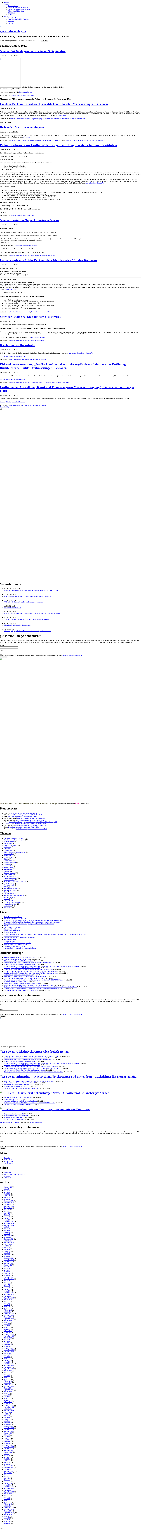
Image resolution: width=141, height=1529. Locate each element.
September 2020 (9, 1298)
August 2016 (8, 1370)
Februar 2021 (8, 1289)
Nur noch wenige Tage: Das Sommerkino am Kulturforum (21, 1088)
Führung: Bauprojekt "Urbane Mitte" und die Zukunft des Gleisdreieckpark (27, 619)
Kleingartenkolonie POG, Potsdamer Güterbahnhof (19, 937)
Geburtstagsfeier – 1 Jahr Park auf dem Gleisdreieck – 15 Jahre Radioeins (48, 260)
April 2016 (7, 1377)
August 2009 (8, 1514)
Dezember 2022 (9, 1258)
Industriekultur (8, 867)
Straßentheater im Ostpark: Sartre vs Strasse (29, 220)
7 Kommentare (80, 119)
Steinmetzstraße (8, 897)
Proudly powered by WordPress (9, 1122)
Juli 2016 (6, 1372)
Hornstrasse (7, 864)
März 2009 (7, 1523)
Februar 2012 (8, 1462)
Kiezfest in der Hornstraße (17, 345)
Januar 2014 (7, 1424)
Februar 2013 (8, 1441)
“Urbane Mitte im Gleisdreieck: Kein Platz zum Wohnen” (21, 990)
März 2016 (7, 1379)
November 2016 (9, 1365)
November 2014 (9, 1407)
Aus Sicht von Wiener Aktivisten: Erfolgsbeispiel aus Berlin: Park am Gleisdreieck (29, 924)
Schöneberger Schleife (10, 888)
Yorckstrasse (11, 13)
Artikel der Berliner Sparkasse (13, 1117)
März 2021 (7, 1287)
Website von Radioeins (38, 337)
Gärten (10, 14)
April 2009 (7, 1521)
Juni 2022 (7, 1268)
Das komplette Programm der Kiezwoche (12, 356)
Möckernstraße (8, 876)
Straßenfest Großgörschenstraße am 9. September (33, 51)
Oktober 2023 (8, 1241)
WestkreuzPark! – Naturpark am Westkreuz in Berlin (20, 948)
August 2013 (8, 1433)
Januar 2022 (7, 1275)
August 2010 (8, 1493)
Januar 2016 (7, 1383)
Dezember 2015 (9, 1384)
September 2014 (9, 1410)
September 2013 (9, 1431)
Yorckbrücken (81, 140)
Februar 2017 (8, 1360)
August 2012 (8, 1452)
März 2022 (7, 1273)
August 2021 (8, 1280)
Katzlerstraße (8, 869)
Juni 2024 (7, 1228)
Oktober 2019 (8, 1317)
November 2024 (9, 1223)
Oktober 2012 (8, 1448)
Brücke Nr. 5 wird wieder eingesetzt (23, 127)
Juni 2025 (7, 1211)
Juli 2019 (6, 1322)
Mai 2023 (7, 1249)
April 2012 (7, 1459)
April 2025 (7, 1215)
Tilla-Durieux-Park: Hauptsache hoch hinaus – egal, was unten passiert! (25, 1058)
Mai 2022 (7, 1270)
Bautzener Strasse (13, 6)
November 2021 (9, 1277)
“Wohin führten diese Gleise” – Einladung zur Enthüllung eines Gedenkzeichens (28, 969)
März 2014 (7, 1421)
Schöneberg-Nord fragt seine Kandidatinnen (17, 1097)
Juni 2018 (7, 1339)
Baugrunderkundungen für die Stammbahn (24, 813)
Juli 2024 (6, 1227)
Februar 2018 (8, 1344)
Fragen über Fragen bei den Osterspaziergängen (18, 975)
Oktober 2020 (8, 1296)
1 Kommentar (40, 340)
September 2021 (9, 1279)
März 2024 (7, 1234)
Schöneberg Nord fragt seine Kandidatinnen (17, 625)
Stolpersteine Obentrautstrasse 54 (14, 1114)
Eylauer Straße (8, 854)
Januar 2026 (7, 1199)
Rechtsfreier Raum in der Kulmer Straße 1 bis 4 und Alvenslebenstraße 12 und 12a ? (29, 1103)
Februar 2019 (8, 1331)
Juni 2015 (7, 1395)
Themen (6, 4)
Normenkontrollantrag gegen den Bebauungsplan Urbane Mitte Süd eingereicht (33, 822)
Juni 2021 (7, 1284)
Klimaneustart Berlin (10, 939)
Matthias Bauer (8, 823)
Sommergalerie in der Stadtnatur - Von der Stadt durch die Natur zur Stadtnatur (28, 596)
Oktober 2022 (8, 1261)
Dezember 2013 (9, 1426)
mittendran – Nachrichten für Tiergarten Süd (106, 1076)
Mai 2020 (7, 1305)
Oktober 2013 (8, 1429)
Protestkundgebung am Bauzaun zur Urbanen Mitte (30, 823)
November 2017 (9, 1350)
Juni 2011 (7, 1476)
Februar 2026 (8, 1197)
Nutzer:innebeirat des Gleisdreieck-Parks (16, 944)
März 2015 (7, 1400)
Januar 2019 (7, 1332)
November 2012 (9, 1447)
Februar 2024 (8, 1235)
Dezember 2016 (9, 1364)
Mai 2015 (7, 1396)
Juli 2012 (6, 1454)
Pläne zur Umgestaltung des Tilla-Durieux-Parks (28, 815)
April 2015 (7, 1398)
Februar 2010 (8, 1504)
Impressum (11, 23)
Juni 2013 (7, 1435)
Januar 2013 (7, 1443)
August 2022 (8, 1265)
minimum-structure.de (35, 1122)
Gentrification (8, 861)
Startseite (6, 2)
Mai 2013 (7, 1436)
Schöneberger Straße (10, 890)
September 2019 (9, 1319)
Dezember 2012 (9, 1445)
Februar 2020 (8, 1310)
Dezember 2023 (9, 1239)
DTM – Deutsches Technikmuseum (14, 852)
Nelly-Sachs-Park (9, 880)
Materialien (11, 21)
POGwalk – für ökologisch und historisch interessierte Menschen (23, 602)
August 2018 (8, 1338)
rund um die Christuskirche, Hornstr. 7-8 (81, 353)
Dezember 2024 (9, 1222)
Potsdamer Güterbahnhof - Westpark (65, 119)
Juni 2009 (7, 1518)
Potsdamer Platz (9, 883)
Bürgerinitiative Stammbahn (12, 927)
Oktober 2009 (8, 1511)
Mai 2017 (7, 1357)
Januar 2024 (7, 1237)
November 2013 (9, 1428)
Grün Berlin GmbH (10, 932)
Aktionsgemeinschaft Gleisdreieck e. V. (16, 918)
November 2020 (9, 1294)
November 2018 (9, 1336)
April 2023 (7, 1251)
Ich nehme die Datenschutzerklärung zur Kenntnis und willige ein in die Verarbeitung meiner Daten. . (42, 655)
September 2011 (9, 1471)
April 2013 (7, 1438)
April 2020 (7, 1306)
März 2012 (7, 1461)
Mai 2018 (7, 1341)
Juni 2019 (7, 1324)
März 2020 (7, 1308)
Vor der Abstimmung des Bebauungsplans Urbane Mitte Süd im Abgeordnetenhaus (29, 985)
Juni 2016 (7, 1374)
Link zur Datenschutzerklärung (72, 655)
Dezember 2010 (9, 1487)
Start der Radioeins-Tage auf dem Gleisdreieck (30, 316)
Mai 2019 (7, 1325)
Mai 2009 (7, 1519)
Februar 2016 (8, 1381)
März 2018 (7, 1343)
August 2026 (8, 1187)
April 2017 (7, 1358)
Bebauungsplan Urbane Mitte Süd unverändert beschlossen (22, 983)
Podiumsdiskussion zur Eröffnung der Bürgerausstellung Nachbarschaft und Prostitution (58, 145)
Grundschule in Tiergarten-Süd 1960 (15, 1086)
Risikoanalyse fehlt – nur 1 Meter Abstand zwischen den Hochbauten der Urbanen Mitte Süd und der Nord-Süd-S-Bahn (40, 987)
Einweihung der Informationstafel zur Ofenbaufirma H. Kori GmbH (24, 978)
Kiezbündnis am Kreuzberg (71, 1109)
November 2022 (9, 1260)
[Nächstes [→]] (2, 1528)
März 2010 (7, 1502)
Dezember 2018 (9, 1334)
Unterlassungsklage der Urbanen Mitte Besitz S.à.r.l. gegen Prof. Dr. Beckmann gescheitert (31, 973)
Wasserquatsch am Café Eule (12, 608)
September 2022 (9, 1263)
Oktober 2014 (8, 1409)
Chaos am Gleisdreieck (11, 929)
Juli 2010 (6, 1495)
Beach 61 (7, 925)
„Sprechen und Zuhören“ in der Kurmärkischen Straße (20, 1101)
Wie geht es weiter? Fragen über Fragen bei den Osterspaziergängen (24, 1070)
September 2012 (9, 1450)
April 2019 (7, 1327)
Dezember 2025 (9, 1201)
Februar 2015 (8, 1402)
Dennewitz (7, 848)
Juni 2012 (7, 1455)
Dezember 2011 (8, 1466)
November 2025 (9, 1202)
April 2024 (7, 1232)
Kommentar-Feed (9, 1161)
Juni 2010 (7, 1497)
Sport (5, 892)
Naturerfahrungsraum (10, 878)
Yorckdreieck (48, 140)
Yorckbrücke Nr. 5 (71, 140)
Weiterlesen (63, 115)
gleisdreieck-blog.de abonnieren (17, 18)
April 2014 (7, 1419)
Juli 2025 (6, 1209)
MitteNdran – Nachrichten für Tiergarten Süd (17, 943)
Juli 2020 (6, 1301)
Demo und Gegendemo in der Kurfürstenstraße (18, 1104)
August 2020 (8, 1299)
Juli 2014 (6, 1414)
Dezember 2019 (9, 1313)
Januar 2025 (7, 1220)
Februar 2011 (8, 1483)
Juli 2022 (6, 1267)
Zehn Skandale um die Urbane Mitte (15, 982)
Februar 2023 (8, 1254)
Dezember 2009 (9, 1507)
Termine (12, 95)
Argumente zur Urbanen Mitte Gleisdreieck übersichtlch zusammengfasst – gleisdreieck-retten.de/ (33, 920)
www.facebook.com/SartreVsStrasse (26, 245)
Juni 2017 (7, 1355)
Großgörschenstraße (10, 862)
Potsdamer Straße (9, 885)
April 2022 (7, 1272)
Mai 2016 (7, 1376)
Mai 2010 (7, 1499)
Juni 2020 (7, 1303)
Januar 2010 (7, 1506)
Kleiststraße (7, 871)
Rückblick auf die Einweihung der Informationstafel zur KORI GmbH (25, 976)
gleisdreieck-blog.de (13, 31)
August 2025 (8, 1208)
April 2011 (7, 1480)
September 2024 (9, 1225)
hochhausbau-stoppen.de (11, 936)
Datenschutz (7, 1177)
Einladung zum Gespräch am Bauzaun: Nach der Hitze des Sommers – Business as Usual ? (31, 590)
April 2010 (7, 1500)
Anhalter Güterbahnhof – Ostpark (18, 7)
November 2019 (9, 1315)
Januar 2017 (7, 1362)
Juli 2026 (6, 1189)
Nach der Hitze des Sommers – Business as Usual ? (19, 957)
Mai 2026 (7, 1192)
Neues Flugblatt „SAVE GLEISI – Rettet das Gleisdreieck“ (22, 968)
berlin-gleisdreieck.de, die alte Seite (18, 19)
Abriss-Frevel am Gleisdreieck (13, 917)
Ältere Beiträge (4, 407)
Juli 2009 (6, 1516)
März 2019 (7, 1329)
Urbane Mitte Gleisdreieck (16, 11)
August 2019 (8, 1320)
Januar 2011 (7, 1485)
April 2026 (7, 1194)
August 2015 (8, 1391)
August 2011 (8, 1473)
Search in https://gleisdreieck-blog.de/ (11, 40)
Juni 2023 (7, 1247)
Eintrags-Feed (8, 1159)
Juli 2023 (6, 1246)
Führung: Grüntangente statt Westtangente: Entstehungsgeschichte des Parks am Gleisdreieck (32, 613)
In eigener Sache (9, 866)
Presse (6, 887)
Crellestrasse (7, 847)
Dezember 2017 (9, 1348)
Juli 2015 (6, 1393)
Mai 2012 (7, 1457)
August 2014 (8, 1412)
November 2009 (9, 1509)
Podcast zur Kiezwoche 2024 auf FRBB (16, 1115)
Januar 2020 (7, 1312)
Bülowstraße (8, 843)
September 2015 (9, 1390)
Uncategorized (8, 900)
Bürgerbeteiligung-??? (37, 119)
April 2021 (7, 1286)
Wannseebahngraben (10, 904)
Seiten (6, 16)
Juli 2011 (6, 1474)
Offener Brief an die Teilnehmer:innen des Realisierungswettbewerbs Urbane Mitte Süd (30, 971)
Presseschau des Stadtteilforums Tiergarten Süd (18, 1084)
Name (2, 1005)
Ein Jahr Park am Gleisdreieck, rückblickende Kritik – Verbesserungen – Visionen (54, 104)
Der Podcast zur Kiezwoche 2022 (14, 1119)
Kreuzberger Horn (15, 359)
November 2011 (9, 1467)
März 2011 (7, 1481)
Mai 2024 (7, 1230)
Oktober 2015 (8, 1388)
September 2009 (9, 1513)
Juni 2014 (7, 1416)
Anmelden (7, 1158)
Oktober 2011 (8, 1469)
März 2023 (7, 1253)
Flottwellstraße (8, 857)
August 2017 (8, 1353)
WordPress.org (8, 1163)
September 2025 (9, 1206)
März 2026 (7, 1196)
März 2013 (7, 1440)
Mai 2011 (7, 1478)
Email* (2, 650)
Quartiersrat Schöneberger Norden (14, 946)
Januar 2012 (7, 1464)
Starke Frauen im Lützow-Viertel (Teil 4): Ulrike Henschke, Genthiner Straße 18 (28, 1081)
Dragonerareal (8, 850)
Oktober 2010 (8, 1490)
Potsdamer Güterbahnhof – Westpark (19, 9)
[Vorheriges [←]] (1, 1528)
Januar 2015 (7, 1403)
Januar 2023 (7, 1256)
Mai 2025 (7, 1213)
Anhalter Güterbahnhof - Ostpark (20, 119)
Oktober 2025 (8, 1204)
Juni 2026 (7, 1190)
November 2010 (9, 1488)
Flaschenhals (49, 119)
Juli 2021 (6, 1282)
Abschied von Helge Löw (12, 1099)
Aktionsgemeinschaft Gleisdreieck (14, 838)
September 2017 (9, 1351)
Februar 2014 (8, 1422)
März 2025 (7, 1216)
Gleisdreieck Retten (56, 1051)
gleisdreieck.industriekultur (12, 931)
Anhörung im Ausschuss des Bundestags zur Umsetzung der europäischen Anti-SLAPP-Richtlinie (33, 980)
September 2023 (9, 1242)
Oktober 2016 (8, 1367)
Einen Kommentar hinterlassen (24, 95)
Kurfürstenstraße (9, 874)
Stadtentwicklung (9, 893)
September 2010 (9, 1492)
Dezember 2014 (9, 1405)
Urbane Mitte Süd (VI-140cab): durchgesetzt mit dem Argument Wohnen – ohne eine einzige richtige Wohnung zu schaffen (41, 966)
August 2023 (8, 1244)
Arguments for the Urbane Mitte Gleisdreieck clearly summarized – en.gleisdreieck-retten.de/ (32, 922)
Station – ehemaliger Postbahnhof (14, 895)
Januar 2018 (7, 1346)
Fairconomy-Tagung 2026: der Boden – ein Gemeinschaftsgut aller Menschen (27, 631)
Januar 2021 (7, 1291)
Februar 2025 (8, 1218)
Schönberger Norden (25, 92)
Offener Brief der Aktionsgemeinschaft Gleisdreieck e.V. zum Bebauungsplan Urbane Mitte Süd (33, 988)
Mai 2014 (7, 1417)
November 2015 (9, 1386)
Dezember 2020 (9, 1293)
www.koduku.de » (10, 289)
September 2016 (9, 1369)
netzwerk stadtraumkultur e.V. (94, 183)
